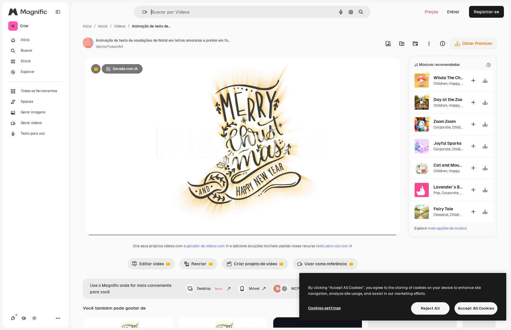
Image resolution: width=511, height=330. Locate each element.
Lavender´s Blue (448, 187)
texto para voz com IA (334, 246)
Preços (431, 11)
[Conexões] (13, 318)
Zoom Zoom (445, 121)
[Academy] (23, 318)
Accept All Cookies (476, 308)
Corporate (442, 127)
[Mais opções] (429, 43)
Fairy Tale (443, 209)
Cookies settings (324, 308)
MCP (295, 288)
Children (440, 83)
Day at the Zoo (448, 99)
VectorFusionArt (109, 46)
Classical (441, 214)
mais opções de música (447, 228)
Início (87, 26)
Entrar (453, 11)
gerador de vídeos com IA (208, 246)
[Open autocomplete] (142, 12)
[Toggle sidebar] (58, 12)
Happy (454, 83)
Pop (437, 193)
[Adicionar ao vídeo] (473, 80)
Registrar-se (486, 11)
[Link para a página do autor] (88, 44)
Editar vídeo (148, 265)
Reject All (430, 308)
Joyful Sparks (448, 143)
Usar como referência (322, 265)
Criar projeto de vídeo (252, 265)
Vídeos (119, 26)
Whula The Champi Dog (448, 77)
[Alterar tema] (34, 318)
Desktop (209, 288)
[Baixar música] (485, 80)
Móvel (254, 288)
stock (103, 26)
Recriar (195, 265)
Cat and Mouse (448, 165)
